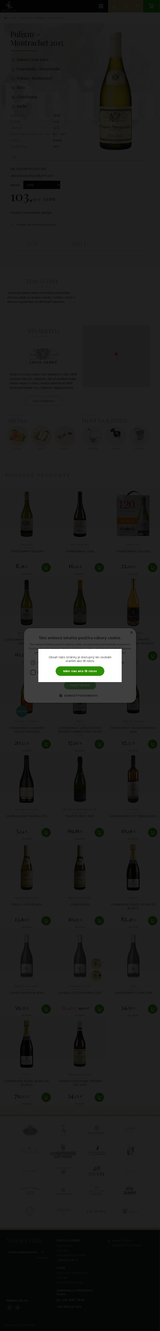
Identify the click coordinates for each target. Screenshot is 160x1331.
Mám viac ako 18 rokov (80, 671)
